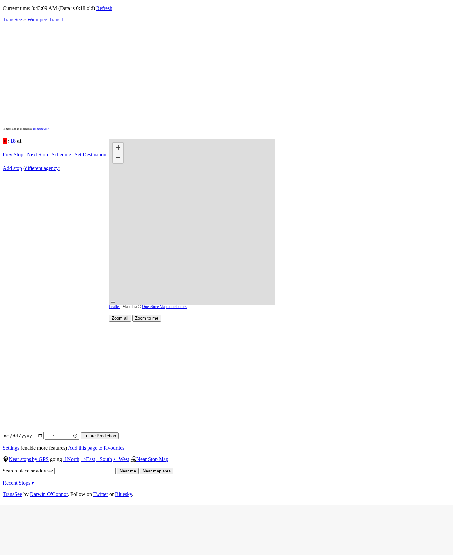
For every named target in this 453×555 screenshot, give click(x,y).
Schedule (61, 154)
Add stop (12, 168)
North (71, 459)
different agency (42, 168)
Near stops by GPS (29, 459)
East (88, 459)
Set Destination (90, 154)
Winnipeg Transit (45, 19)
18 (13, 141)
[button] (118, 148)
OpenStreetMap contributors (164, 307)
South (104, 459)
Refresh (104, 8)
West (121, 459)
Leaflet (114, 307)
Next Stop (37, 154)
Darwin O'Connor (49, 494)
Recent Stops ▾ (18, 483)
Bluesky (123, 494)
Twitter (100, 494)
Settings (11, 448)
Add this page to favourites (96, 448)
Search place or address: (28, 470)
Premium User (41, 128)
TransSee (12, 19)
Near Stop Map (152, 459)
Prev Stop (13, 154)
